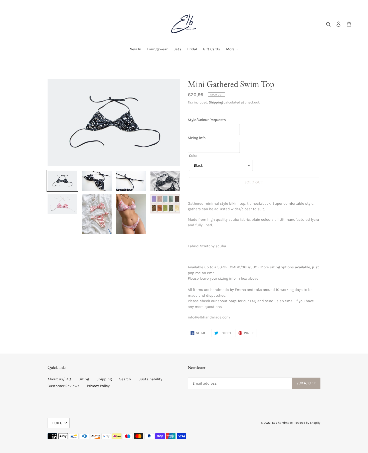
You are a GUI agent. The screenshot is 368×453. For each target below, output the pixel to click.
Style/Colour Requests (207, 120)
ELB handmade (282, 422)
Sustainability (150, 379)
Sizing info (197, 138)
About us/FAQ (59, 379)
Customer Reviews (63, 386)
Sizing (84, 379)
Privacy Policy (98, 386)
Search (125, 379)
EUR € (57, 423)
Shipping (216, 102)
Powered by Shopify (307, 422)
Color (193, 155)
